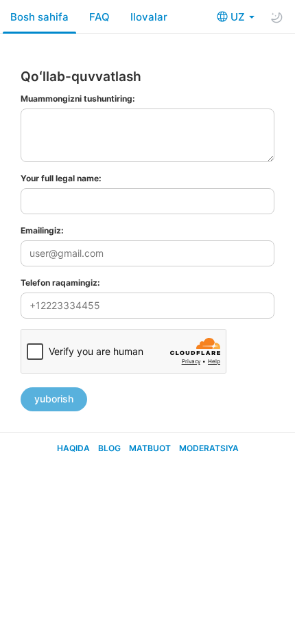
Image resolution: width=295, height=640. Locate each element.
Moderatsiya (209, 448)
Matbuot (150, 448)
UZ (239, 16)
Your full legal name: (61, 178)
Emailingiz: (42, 230)
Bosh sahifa (39, 16)
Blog (109, 448)
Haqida (73, 448)
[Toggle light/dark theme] (276, 17)
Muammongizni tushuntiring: (78, 98)
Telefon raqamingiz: (60, 282)
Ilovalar (148, 16)
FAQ (99, 16)
